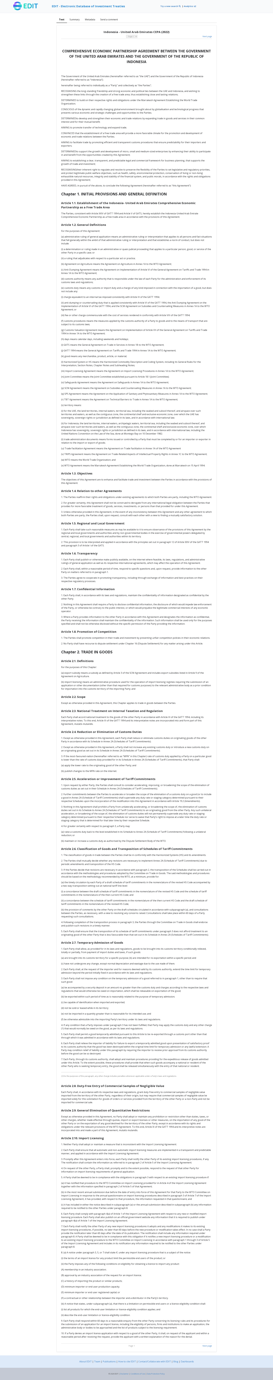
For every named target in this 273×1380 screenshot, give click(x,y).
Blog (175, 1361)
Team (97, 1361)
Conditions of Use (138, 1374)
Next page (207, 36)
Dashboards (187, 1361)
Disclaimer (124, 1374)
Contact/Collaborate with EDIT (154, 1361)
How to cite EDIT (127, 1361)
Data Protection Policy (156, 1374)
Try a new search (169, 6)
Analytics (189, 6)
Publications (109, 1361)
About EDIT (85, 1361)
